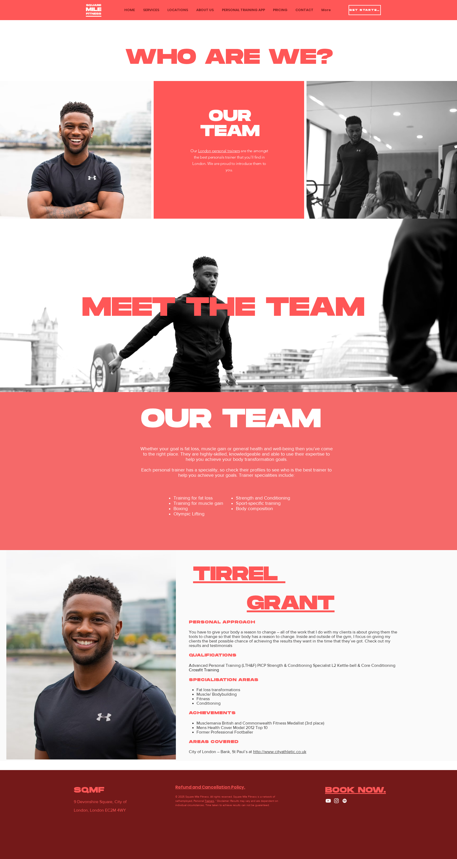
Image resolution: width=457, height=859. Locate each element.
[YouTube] (328, 801)
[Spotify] (344, 801)
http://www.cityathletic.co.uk (279, 751)
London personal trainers (219, 150)
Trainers (209, 800)
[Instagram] (336, 801)
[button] (151, 10)
